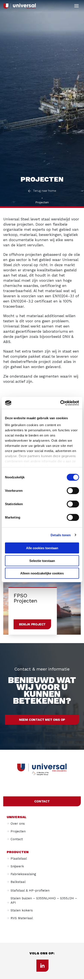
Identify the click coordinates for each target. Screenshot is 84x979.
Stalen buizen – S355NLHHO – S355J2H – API (44, 900)
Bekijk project (32, 624)
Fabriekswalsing (23, 874)
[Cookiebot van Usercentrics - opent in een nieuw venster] (60, 403)
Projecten (18, 831)
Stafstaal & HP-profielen (30, 890)
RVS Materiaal (22, 918)
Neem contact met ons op (42, 720)
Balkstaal (18, 882)
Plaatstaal (19, 858)
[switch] (73, 490)
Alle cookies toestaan (42, 548)
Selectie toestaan (42, 560)
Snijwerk (17, 866)
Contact (42, 801)
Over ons (18, 824)
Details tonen (61, 535)
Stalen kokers (22, 910)
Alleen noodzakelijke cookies (42, 573)
